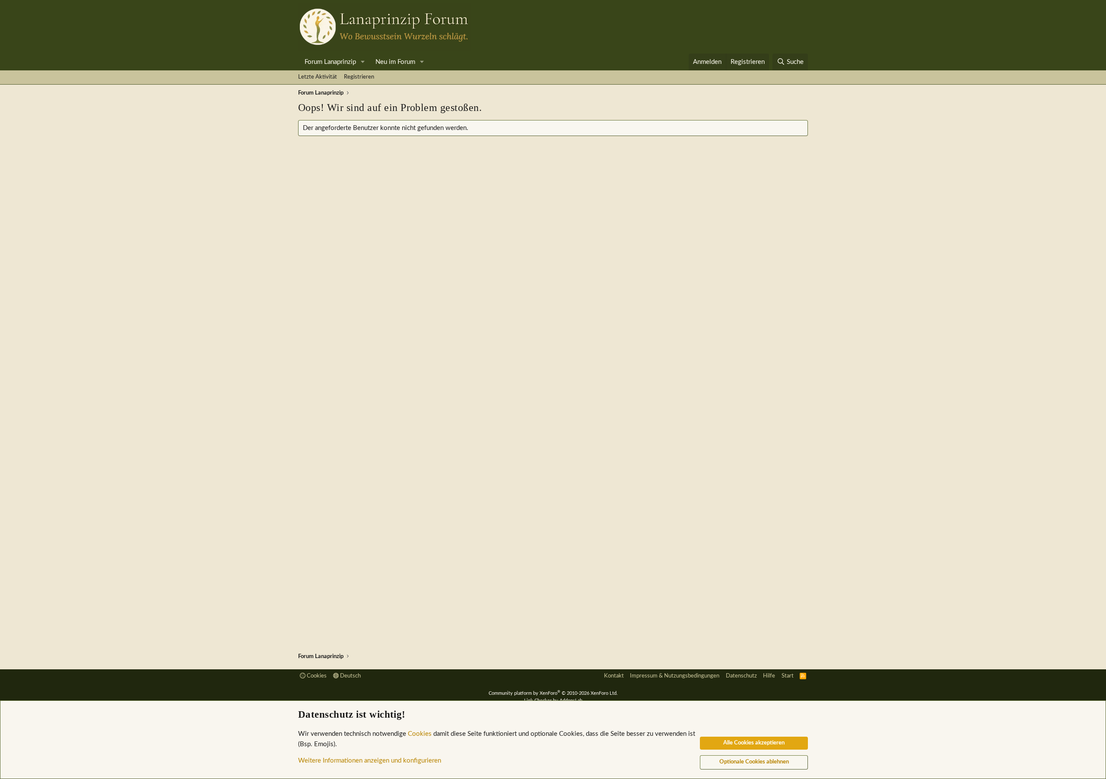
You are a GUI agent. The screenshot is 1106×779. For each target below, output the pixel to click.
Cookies (316, 676)
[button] (363, 62)
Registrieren (359, 77)
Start (788, 676)
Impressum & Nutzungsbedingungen (674, 676)
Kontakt (614, 676)
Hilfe (769, 676)
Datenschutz (741, 676)
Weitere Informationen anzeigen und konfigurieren (369, 760)
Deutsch (350, 676)
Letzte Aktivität (317, 77)
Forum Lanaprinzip (330, 62)
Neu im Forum (395, 62)
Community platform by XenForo (553, 693)
